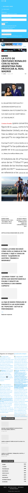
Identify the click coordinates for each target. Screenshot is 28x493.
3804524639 (6, 9)
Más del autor (19, 233)
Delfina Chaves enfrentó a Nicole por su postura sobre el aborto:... (11, 429)
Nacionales (20, 487)
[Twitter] (4, 1)
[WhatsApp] (9, 77)
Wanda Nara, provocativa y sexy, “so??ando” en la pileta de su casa (7, 221)
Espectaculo (7, 53)
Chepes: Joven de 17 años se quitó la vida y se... (13, 441)
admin (4, 73)
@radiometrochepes (20, 354)
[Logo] (11, 46)
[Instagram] (2, 1)
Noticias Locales (12, 487)
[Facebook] (1, 1)
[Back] (1, 10)
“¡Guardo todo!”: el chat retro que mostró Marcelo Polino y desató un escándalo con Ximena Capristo (13, 281)
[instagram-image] (7, 363)
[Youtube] (5, 1)
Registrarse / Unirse (8, 6)
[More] (12, 77)
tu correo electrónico (6, 32)
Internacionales (14, 488)
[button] (2, 40)
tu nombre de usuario (6, 17)
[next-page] (2, 312)
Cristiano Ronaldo (6, 123)
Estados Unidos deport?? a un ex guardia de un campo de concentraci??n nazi (22, 222)
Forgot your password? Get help (8, 25)
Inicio (2, 53)
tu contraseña (4, 22)
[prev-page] (1, 312)
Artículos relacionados (8, 233)
